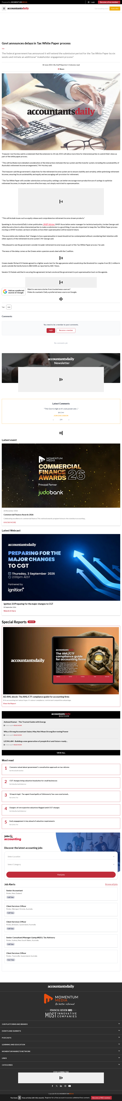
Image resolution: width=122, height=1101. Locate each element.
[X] (57, 1086)
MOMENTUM (19, 2)
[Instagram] (65, 1086)
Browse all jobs (111, 884)
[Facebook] (52, 1086)
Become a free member (109, 2)
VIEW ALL (61, 753)
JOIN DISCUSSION (61, 416)
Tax (3, 48)
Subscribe (115, 9)
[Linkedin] (61, 1086)
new (9, 307)
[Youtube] (69, 1086)
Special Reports (18, 622)
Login (93, 2)
